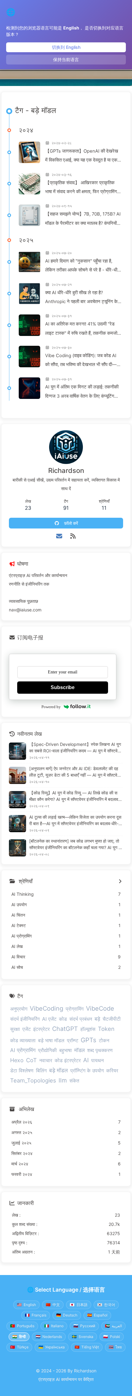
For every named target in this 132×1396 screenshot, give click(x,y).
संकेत (74, 1081)
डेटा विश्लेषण (21, 1070)
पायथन (97, 1060)
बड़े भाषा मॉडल (51, 1040)
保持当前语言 (66, 59)
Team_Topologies (33, 1080)
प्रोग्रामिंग (74, 1009)
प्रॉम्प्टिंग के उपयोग (87, 1070)
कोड (63, 1019)
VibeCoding (46, 1008)
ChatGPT (65, 1028)
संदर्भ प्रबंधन (80, 1019)
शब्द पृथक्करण (100, 1050)
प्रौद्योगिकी (47, 1050)
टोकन (104, 1040)
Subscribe (63, 687)
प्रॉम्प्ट (72, 1040)
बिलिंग (41, 1070)
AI (86, 1060)
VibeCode (100, 1008)
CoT (31, 1060)
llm (63, 1080)
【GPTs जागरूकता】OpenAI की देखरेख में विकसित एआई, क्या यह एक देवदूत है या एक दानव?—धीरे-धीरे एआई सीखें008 (81, 156)
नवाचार (45, 1060)
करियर (112, 1070)
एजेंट (26, 1029)
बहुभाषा (65, 1050)
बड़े (97, 1019)
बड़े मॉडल (58, 1070)
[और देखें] (120, 881)
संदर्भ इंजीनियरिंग (25, 1019)
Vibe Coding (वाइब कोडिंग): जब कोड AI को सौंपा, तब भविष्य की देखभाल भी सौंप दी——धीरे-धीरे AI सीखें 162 (83, 361)
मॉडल (79, 1050)
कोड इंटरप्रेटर (68, 1060)
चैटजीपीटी (112, 1019)
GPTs (88, 1040)
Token (106, 1028)
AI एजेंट (49, 1019)
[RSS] (73, 536)
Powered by (51, 706)
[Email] (59, 536)
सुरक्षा (15, 1029)
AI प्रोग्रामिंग (23, 1050)
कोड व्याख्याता (23, 1040)
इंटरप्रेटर (41, 1029)
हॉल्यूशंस (87, 1029)
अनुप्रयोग (18, 1009)
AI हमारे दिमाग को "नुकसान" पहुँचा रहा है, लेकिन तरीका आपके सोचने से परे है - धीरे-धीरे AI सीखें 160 (82, 266)
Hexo (17, 1060)
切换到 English (66, 47)
